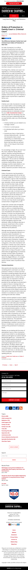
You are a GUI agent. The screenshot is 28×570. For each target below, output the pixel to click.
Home (4, 16)
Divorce (5, 416)
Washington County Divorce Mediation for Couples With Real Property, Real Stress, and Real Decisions (13, 469)
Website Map (14, 542)
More (23, 16)
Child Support (6, 422)
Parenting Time (7, 431)
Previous (4, 365)
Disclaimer (14, 534)
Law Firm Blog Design (14, 568)
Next (16, 365)
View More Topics (6, 441)
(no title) (4, 483)
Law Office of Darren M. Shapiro (18, 562)
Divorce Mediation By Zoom (10, 437)
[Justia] (17, 408)
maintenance (6, 435)
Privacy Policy (14, 537)
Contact (14, 16)
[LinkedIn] (14, 408)
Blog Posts (14, 544)
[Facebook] (7, 408)
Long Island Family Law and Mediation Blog (14, 10)
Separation (5, 433)
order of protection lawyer (14, 113)
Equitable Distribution (8, 439)
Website (14, 532)
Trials (4, 428)
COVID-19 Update (14, 447)
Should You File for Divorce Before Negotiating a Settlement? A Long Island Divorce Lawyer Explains (14, 477)
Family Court (9, 356)
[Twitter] (10, 408)
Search (14, 459)
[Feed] (20, 408)
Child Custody (6, 418)
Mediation (6, 420)
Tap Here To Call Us (14, 3)
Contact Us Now (14, 400)
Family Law (15, 356)
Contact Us (14, 539)
